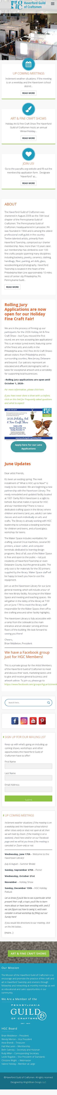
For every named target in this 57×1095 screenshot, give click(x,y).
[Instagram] (24, 721)
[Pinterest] (42, 721)
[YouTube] (33, 721)
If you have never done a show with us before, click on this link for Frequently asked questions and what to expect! (28, 399)
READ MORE (28, 93)
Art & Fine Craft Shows (28, 953)
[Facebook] (15, 721)
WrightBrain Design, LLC (34, 1082)
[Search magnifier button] (49, 703)
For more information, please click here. (24, 389)
